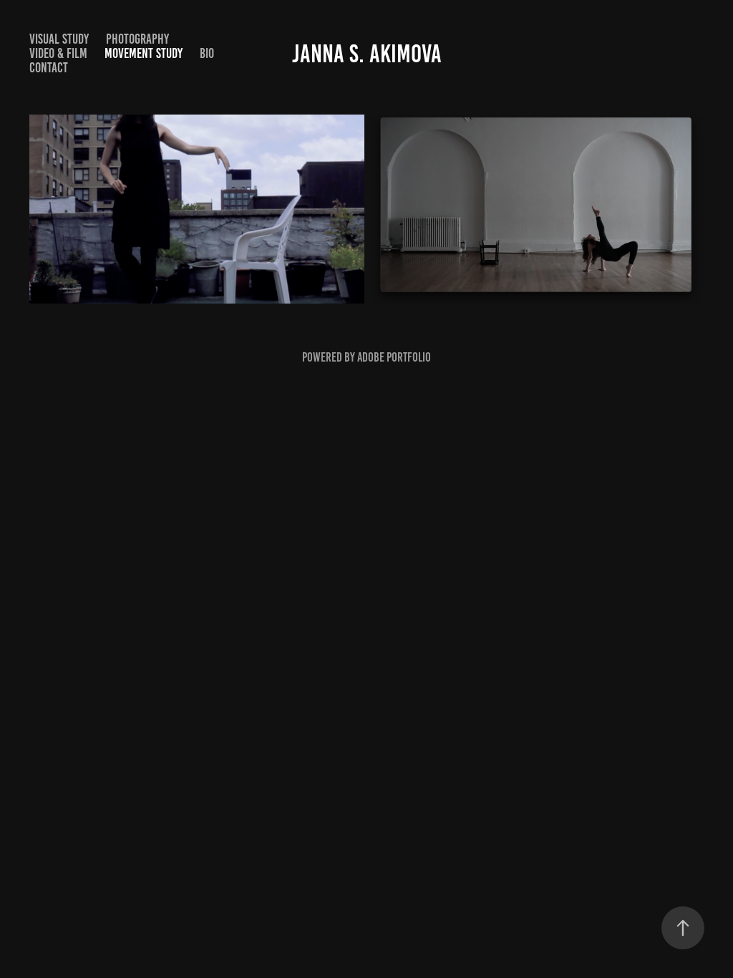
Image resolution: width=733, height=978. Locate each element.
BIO (207, 53)
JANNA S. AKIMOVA (367, 53)
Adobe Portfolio (394, 357)
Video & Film (58, 53)
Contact (48, 67)
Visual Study (59, 39)
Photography (137, 39)
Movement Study (144, 53)
